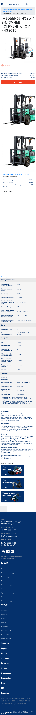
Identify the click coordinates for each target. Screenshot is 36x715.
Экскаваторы (5, 569)
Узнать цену (18, 82)
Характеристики (6, 277)
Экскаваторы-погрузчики (9, 573)
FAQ (2, 688)
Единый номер (7, 528)
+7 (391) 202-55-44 (13, 4)
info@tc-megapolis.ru (9, 536)
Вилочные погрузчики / (25, 9)
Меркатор (4, 627)
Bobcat (3, 623)
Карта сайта (6, 678)
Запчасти (5, 643)
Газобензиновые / (8, 11)
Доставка (5, 658)
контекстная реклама (24, 712)
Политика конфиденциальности (11, 556)
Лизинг (4, 668)
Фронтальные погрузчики (9, 593)
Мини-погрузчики (7, 577)
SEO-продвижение (19, 711)
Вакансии (5, 693)
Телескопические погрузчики (10, 589)
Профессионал (6, 639)
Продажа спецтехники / (10, 9)
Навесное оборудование (9, 601)
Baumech (4, 615)
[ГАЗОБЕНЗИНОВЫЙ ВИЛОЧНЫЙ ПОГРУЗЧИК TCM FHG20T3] (20, 48)
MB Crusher (4, 635)
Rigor (2, 619)
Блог (3, 683)
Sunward (4, 611)
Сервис (4, 648)
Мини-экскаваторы (7, 581)
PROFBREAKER (6, 631)
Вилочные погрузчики (17, 88)
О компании (6, 673)
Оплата (4, 653)
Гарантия (5, 663)
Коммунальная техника (8, 597)
